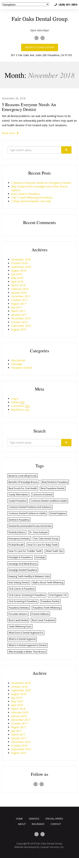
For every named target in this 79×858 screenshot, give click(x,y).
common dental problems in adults (27, 513)
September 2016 (21, 325)
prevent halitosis (40, 614)
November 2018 (20, 259)
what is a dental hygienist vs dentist (27, 645)
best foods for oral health (23, 488)
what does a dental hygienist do (26, 632)
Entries (18, 402)
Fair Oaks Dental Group (49, 843)
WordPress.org (20, 409)
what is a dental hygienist (22, 639)
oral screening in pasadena (23, 601)
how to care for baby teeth (43, 544)
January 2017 (19, 314)
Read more (9, 133)
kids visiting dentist (19, 582)
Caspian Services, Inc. (52, 847)
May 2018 (17, 278)
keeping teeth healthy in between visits (29, 576)
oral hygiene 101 (58, 595)
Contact (56, 824)
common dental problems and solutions (30, 507)
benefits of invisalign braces (23, 482)
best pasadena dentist (52, 488)
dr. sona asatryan (38, 532)
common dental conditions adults (49, 500)
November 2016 (20, 318)
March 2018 (18, 285)
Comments (20, 406)
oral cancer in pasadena (21, 588)
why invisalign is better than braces (27, 651)
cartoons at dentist (42, 494)
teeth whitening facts (20, 626)
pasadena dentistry (19, 607)
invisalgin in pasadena (20, 557)
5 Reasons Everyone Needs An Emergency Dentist (29, 107)
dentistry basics (17, 532)
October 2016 (19, 322)
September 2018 (21, 267)
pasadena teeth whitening (46, 607)
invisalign (40, 557)
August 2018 (18, 270)
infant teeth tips (54, 551)
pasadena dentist (50, 601)
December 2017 (20, 296)
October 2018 (19, 263)
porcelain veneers (18, 614)
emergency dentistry (19, 538)
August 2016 (18, 329)
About (22, 824)
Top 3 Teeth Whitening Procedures (32, 197)
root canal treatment (43, 620)
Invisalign (16, 364)
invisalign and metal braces (23, 563)
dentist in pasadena (19, 519)
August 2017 (18, 303)
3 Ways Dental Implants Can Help (31, 201)
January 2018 (19, 292)
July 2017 (16, 307)
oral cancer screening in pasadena (27, 595)
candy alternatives (18, 494)
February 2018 (19, 289)
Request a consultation (39, 47)
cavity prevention (18, 500)
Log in (15, 398)
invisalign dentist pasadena (23, 570)
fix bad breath (16, 544)
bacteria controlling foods (23, 475)
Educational (18, 360)
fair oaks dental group (46, 538)
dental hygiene (58, 513)
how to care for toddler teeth (25, 551)
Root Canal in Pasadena (25, 194)
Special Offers (54, 818)
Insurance (38, 824)
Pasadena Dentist (21, 367)
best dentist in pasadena (55, 482)
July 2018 (16, 274)
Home (19, 818)
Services (34, 818)
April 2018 (17, 281)
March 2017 (18, 311)
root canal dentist (18, 620)
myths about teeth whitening (48, 582)
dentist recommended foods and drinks (30, 526)
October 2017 (19, 300)
